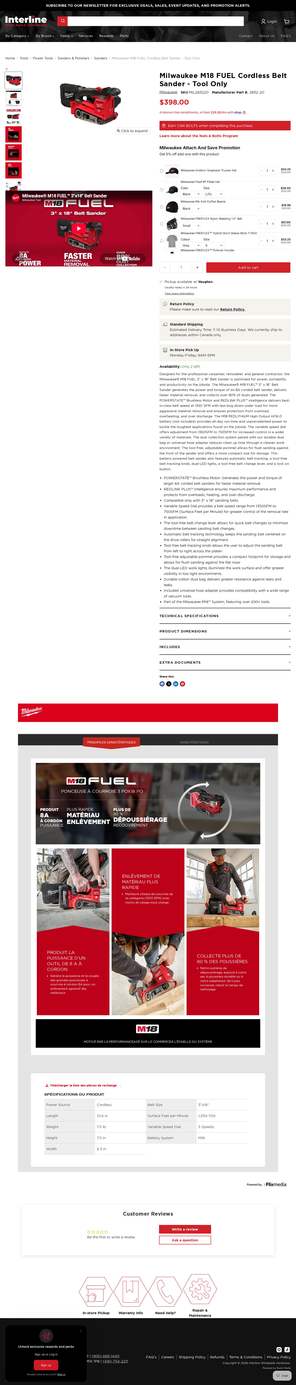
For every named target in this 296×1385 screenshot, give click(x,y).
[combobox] (150, 21)
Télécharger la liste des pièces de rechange (83, 1085)
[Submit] (62, 21)
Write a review (185, 1229)
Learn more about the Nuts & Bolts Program (198, 136)
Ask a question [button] (185, 1240)
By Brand (44, 36)
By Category (16, 36)
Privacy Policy (279, 1357)
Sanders (100, 58)
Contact (245, 36)
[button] (266, 1190)
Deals (65, 36)
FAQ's (286, 36)
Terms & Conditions (245, 1357)
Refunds (217, 1357)
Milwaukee (168, 92)
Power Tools (43, 58)
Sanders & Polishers (73, 58)
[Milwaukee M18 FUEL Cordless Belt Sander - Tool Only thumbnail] (13, 80)
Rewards (106, 36)
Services (86, 36)
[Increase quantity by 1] (197, 267)
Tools (24, 58)
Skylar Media (283, 1368)
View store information (179, 293)
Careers (167, 1357)
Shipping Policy (192, 1357)
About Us (266, 36)
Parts (124, 36)
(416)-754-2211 (115, 1361)
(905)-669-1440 (105, 1356)
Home (10, 58)
